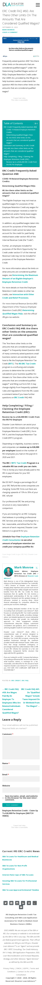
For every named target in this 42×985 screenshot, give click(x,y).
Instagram (17, 903)
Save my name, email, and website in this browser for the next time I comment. (21, 798)
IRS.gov (28, 943)
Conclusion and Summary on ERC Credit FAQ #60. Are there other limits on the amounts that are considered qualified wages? (19, 149)
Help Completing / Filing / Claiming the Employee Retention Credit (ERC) (18, 157)
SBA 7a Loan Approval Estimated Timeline (20, 890)
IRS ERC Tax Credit (27, 363)
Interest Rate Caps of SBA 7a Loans (17, 875)
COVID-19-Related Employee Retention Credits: (20, 131)
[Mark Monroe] (8, 571)
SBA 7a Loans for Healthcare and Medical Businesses (20, 858)
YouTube (21, 907)
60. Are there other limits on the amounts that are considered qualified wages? (20, 140)
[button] (38, 5)
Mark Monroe (8, 30)
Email (5, 774)
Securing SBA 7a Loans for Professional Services (19, 882)
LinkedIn (23, 903)
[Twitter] (36, 567)
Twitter (6, 903)
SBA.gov (17, 943)
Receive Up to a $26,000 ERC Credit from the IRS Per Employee (21, 163)
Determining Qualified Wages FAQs (19, 135)
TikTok (35, 903)
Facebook (11, 903)
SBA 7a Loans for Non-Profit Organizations (14, 867)
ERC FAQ (25, 680)
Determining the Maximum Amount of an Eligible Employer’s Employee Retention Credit (20, 278)
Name (6, 763)
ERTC (11, 363)
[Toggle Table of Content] (34, 123)
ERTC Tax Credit (19, 463)
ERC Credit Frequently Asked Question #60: (20, 127)
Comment (7, 734)
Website (6, 785)
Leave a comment (10, 32)
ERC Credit (19, 397)
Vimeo (29, 903)
